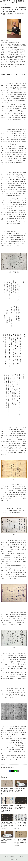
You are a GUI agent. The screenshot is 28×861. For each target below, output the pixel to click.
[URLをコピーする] (18, 771)
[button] (10, 771)
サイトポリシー (6, 856)
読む (4, 13)
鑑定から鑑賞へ (10, 13)
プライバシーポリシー (14, 856)
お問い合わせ (22, 856)
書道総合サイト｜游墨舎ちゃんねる (14, 1)
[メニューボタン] (1, 1)
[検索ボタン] (27, 1)
